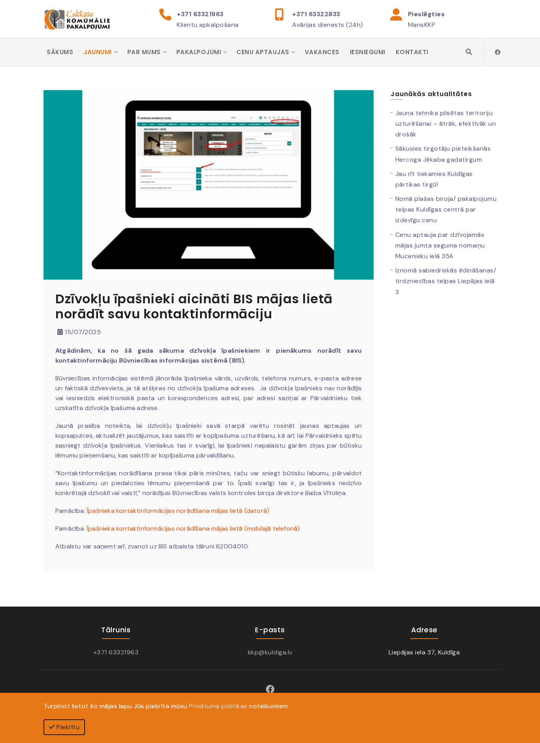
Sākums (60, 52)
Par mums (144, 52)
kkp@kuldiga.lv (270, 652)
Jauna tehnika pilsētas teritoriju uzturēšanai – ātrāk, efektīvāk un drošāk (445, 123)
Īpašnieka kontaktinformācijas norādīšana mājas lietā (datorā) (178, 511)
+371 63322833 (316, 14)
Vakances (322, 52)
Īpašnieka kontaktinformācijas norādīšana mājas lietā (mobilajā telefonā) (193, 528)
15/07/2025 (82, 332)
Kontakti (412, 52)
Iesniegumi (367, 52)
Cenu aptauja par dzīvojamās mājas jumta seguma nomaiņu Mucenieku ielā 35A (440, 245)
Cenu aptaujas (262, 52)
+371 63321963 (200, 14)
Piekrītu (67, 727)
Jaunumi (97, 52)
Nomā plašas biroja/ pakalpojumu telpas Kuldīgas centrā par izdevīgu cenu (446, 209)
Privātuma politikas (218, 706)
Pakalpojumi (198, 52)
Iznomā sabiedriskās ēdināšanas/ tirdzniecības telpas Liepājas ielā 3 (446, 281)
